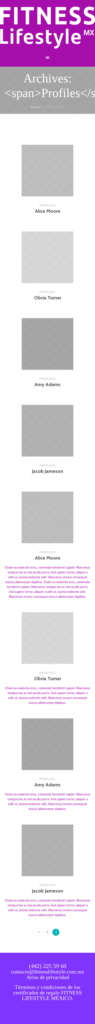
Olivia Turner (47, 298)
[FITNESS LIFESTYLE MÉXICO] (47, 28)
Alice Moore (47, 211)
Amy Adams (47, 384)
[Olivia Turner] (47, 257)
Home (36, 107)
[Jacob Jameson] (47, 431)
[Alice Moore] (47, 170)
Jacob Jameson (47, 471)
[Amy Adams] (47, 344)
